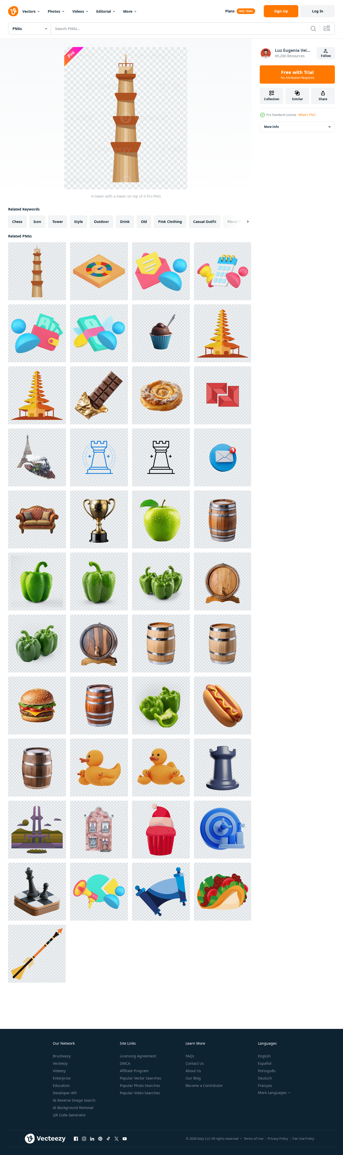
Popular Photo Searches (140, 1085)
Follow (326, 56)
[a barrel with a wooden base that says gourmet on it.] (222, 581)
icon (37, 221)
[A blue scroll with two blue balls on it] (161, 892)
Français (265, 1085)
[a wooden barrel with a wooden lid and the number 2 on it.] (222, 519)
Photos (54, 11)
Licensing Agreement (138, 1056)
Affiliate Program (134, 1070)
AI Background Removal (73, 1107)
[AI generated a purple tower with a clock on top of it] (37, 830)
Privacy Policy (278, 1138)
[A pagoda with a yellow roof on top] (222, 333)
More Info (271, 127)
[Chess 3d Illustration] (37, 892)
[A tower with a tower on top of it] (37, 271)
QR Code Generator (69, 1115)
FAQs (190, 1056)
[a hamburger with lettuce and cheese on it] (37, 705)
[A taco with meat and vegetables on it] (222, 892)
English (264, 1056)
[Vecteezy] (13, 11)
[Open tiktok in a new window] (108, 1138)
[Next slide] (243, 222)
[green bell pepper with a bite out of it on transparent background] (37, 581)
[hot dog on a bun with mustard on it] (222, 705)
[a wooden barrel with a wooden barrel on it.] (99, 705)
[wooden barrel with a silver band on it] (222, 643)
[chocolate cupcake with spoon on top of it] (161, 333)
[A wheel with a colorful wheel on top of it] (99, 271)
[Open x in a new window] (117, 1138)
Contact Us (195, 1063)
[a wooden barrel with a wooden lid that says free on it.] (37, 768)
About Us (193, 1070)
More (127, 11)
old (144, 221)
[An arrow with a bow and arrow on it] (37, 954)
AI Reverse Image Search (74, 1100)
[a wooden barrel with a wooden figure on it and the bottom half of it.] (99, 643)
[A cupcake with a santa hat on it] (161, 830)
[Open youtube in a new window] (125, 1138)
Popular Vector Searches (140, 1078)
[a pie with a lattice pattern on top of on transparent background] (161, 395)
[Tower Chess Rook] (222, 768)
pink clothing (170, 221)
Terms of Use (253, 1138)
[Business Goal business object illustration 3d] (222, 830)
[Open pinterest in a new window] (100, 1138)
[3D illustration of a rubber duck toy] (99, 768)
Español (264, 1063)
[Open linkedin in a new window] (92, 1138)
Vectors (29, 11)
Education (61, 1085)
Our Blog (193, 1078)
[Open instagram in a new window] (84, 1138)
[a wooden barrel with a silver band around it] (161, 643)
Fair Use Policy (303, 1138)
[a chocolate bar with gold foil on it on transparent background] (99, 395)
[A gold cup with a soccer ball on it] (99, 519)
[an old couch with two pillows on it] (37, 519)
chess (17, 221)
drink (125, 221)
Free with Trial (297, 74)
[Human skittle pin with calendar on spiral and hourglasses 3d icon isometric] (222, 271)
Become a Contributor (204, 1085)
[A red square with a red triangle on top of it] (222, 395)
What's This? (307, 115)
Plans (230, 11)
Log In (317, 11)
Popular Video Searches (140, 1092)
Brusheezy (62, 1056)
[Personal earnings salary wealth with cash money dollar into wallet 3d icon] (37, 333)
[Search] (313, 28)
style (78, 221)
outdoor (101, 221)
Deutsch (265, 1078)
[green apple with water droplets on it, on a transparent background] (161, 519)
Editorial (103, 11)
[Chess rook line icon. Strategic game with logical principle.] (99, 457)
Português (266, 1070)
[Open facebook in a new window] (76, 1138)
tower (57, 221)
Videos (78, 11)
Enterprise (62, 1078)
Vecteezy (60, 1063)
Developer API (65, 1092)
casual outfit (204, 221)
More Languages (272, 1093)
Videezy (59, 1070)
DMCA (125, 1063)
